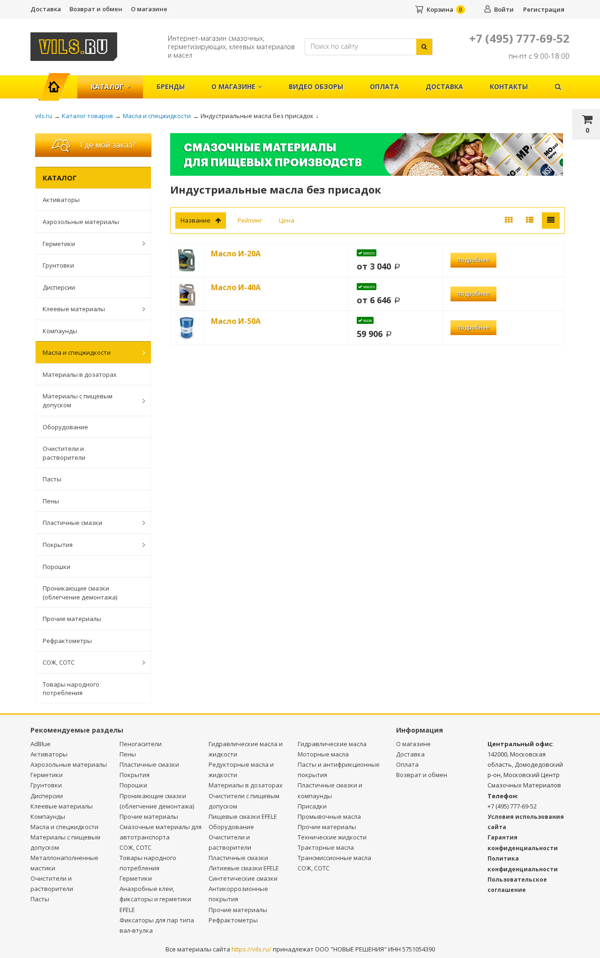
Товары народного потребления (71, 688)
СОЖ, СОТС (59, 662)
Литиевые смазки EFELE (244, 868)
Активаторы (61, 199)
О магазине (149, 9)
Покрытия (58, 544)
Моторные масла (323, 754)
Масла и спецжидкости (77, 352)
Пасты (52, 479)
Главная (58, 81)
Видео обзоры (316, 86)
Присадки (312, 806)
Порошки (56, 566)
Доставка (45, 9)
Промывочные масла (329, 816)
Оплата (384, 86)
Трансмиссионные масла (334, 857)
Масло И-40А (236, 287)
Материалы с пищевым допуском (77, 400)
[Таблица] (551, 220)
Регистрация (543, 9)
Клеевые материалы (74, 309)
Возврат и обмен (95, 9)
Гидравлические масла (332, 744)
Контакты (509, 86)
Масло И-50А (236, 321)
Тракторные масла (326, 847)
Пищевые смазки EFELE (243, 816)
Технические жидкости (332, 837)
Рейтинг (250, 220)
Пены (51, 501)
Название (195, 220)
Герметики (59, 244)
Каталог (107, 86)
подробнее (473, 260)
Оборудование (65, 427)
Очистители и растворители (64, 453)
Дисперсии (59, 287)
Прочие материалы (72, 618)
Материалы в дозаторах (80, 374)
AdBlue (40, 744)
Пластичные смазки (72, 522)
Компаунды (60, 331)
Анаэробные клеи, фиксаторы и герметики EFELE (155, 898)
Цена (286, 220)
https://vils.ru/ (251, 949)
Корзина (440, 9)
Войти (504, 9)
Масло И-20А (236, 253)
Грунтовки (58, 265)
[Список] (530, 220)
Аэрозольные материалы (81, 221)
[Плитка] (509, 220)
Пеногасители (141, 744)
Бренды (171, 86)
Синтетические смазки (243, 878)
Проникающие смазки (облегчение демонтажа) (80, 592)
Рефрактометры (67, 640)
